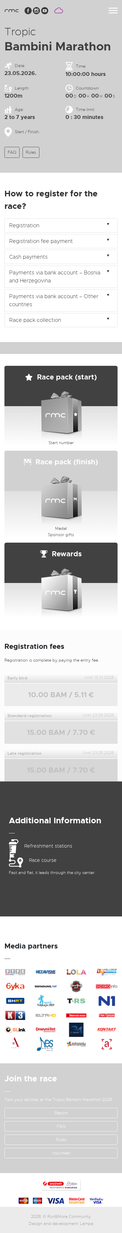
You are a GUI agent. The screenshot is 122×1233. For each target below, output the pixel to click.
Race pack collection (35, 320)
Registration (24, 225)
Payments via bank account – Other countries (53, 300)
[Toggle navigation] (113, 10)
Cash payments (28, 257)
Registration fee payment (41, 241)
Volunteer (61, 1153)
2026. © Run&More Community (61, 1216)
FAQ (12, 152)
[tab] (61, 226)
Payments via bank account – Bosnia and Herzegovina (54, 276)
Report (61, 1113)
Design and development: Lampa (61, 1223)
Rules (31, 152)
